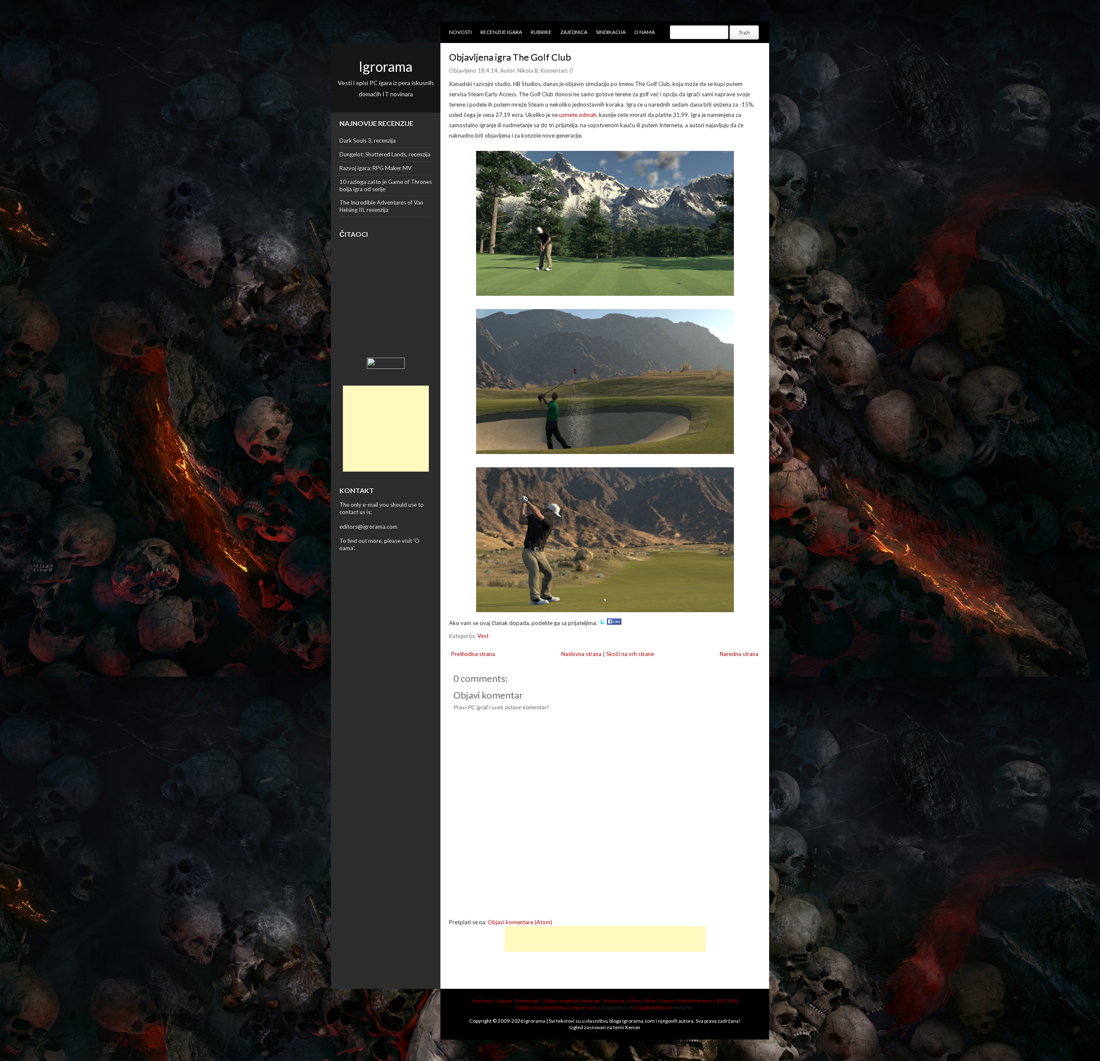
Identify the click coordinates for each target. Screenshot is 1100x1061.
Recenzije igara (501, 32)
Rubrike (541, 32)
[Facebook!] (614, 622)
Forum (667, 1000)
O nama (644, 32)
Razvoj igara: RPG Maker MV (375, 168)
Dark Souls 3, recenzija (367, 140)
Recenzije (527, 1000)
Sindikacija (611, 32)
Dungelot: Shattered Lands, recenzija (385, 154)
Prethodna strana (473, 653)
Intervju (591, 1000)
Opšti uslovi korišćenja (541, 1007)
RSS (720, 1000)
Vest (483, 635)
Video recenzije (560, 1000)
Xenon (632, 1027)
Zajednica (573, 32)
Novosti (460, 32)
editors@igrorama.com (368, 526)
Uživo (635, 1000)
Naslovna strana (581, 653)
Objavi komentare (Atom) (520, 922)
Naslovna (482, 1000)
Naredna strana (739, 653)
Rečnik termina (695, 1000)
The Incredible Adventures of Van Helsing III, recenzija (381, 206)
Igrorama (385, 66)
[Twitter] (602, 622)
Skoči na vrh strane (630, 653)
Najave (505, 1000)
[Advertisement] (386, 429)
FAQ (733, 1000)
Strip (650, 1000)
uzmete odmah (577, 114)
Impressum (584, 1007)
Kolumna (614, 1000)
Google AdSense (653, 1007)
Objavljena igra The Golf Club (510, 57)
